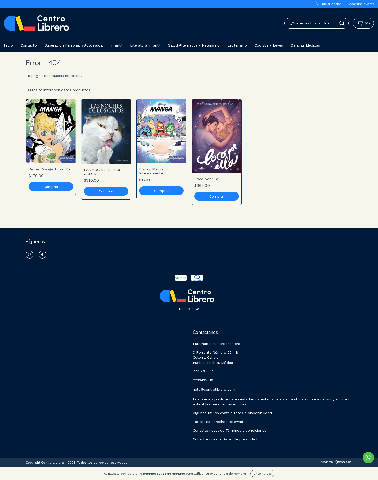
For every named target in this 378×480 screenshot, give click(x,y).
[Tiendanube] (336, 463)
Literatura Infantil (145, 45)
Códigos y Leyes (269, 45)
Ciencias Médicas (305, 45)
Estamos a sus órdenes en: (216, 343)
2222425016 (203, 380)
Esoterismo (237, 45)
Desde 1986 (189, 309)
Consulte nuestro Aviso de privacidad (225, 439)
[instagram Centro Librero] (29, 255)
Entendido (262, 473)
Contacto (29, 45)
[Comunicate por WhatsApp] (368, 457)
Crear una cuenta (361, 4)
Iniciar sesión (331, 4)
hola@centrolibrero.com (214, 389)
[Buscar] (342, 23)
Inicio (8, 45)
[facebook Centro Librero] (42, 255)
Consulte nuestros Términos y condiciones (229, 430)
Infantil (116, 45)
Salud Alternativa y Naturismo (194, 45)
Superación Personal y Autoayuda (73, 45)
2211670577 (203, 371)
